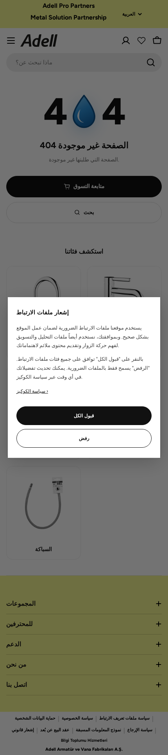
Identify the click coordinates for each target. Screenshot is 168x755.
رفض (84, 438)
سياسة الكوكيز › (32, 391)
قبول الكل (84, 415)
